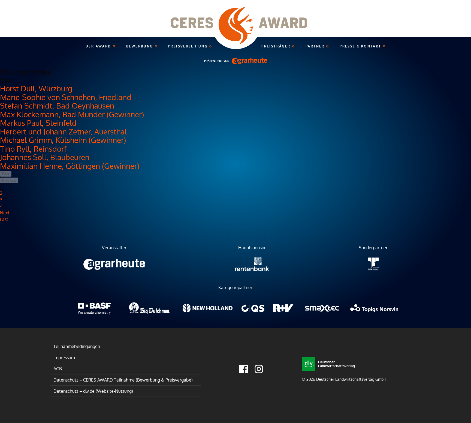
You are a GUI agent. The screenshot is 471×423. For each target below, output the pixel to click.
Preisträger (276, 46)
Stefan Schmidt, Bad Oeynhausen (57, 105)
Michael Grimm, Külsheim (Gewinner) (63, 140)
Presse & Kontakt (361, 46)
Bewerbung (140, 46)
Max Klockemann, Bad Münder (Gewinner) (72, 114)
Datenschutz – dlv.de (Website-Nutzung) (93, 391)
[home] (235, 18)
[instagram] (259, 369)
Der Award (99, 46)
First (5, 174)
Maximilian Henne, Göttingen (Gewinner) (69, 166)
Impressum (64, 357)
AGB (57, 368)
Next (5, 212)
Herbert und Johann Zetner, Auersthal (63, 131)
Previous (9, 180)
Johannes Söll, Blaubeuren (44, 157)
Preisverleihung (188, 46)
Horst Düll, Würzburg (36, 88)
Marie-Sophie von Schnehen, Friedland (65, 97)
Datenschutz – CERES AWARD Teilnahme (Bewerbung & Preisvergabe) (123, 380)
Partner (316, 46)
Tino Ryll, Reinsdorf (33, 149)
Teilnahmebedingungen (76, 346)
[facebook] (243, 369)
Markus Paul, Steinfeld (38, 123)
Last (4, 219)
